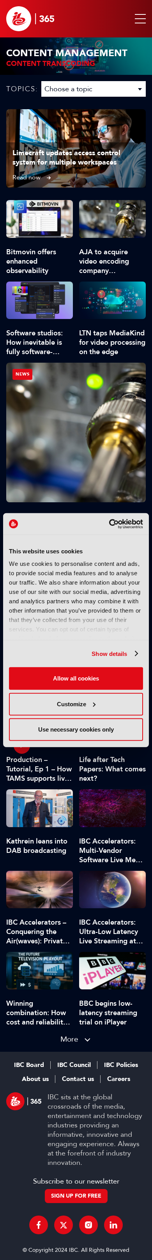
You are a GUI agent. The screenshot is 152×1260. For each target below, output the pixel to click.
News (22, 374)
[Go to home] (30, 18)
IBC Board (29, 1065)
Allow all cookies (76, 678)
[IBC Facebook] (38, 1225)
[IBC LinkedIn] (113, 1225)
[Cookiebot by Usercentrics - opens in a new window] (109, 524)
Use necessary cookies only (76, 729)
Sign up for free (76, 1196)
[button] (139, 18)
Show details (109, 653)
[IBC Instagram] (88, 1225)
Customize (71, 703)
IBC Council (74, 1065)
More (69, 1039)
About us (35, 1079)
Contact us (78, 1079)
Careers (118, 1079)
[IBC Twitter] (63, 1225)
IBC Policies (121, 1065)
